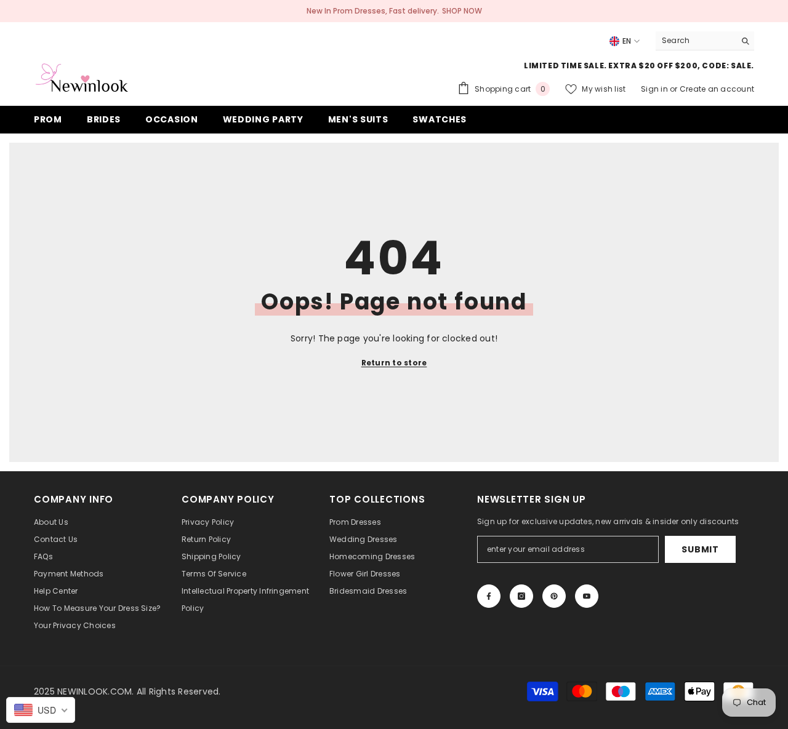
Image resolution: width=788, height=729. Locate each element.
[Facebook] (489, 596)
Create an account (717, 89)
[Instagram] (521, 596)
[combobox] (695, 40)
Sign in (655, 89)
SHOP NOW (462, 11)
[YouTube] (586, 596)
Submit (699, 549)
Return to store (394, 362)
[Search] (705, 40)
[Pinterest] (554, 596)
